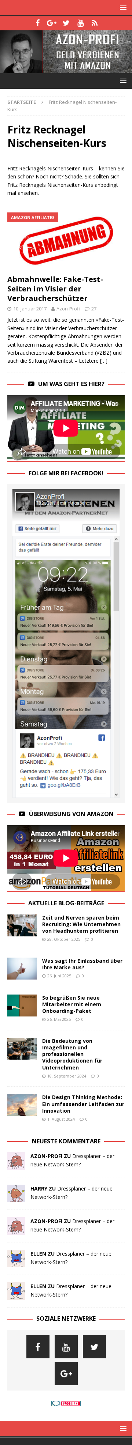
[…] (103, 360)
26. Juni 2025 (59, 975)
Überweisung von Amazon (71, 814)
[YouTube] (80, 23)
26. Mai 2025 (59, 1019)
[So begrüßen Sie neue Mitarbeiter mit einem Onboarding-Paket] (22, 1005)
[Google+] (51, 23)
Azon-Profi (68, 308)
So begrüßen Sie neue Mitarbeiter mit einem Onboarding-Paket (71, 1004)
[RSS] (94, 23)
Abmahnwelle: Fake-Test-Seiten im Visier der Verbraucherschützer (55, 288)
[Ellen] (16, 1263)
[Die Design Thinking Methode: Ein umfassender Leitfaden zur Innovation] (22, 1105)
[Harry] (16, 1198)
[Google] (66, 1373)
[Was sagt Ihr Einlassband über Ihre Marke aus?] (22, 969)
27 (93, 308)
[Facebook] (37, 23)
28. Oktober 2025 (63, 939)
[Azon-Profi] (66, 68)
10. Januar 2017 (30, 308)
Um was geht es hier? (71, 384)
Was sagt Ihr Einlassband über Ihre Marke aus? (82, 964)
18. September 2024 (66, 1076)
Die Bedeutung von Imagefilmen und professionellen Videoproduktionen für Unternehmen (72, 1054)
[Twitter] (66, 23)
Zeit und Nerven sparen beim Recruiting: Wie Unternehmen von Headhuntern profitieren (81, 924)
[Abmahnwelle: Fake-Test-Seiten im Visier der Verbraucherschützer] (66, 241)
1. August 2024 (61, 1119)
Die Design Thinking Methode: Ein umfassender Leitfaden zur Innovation (83, 1104)
